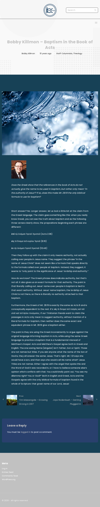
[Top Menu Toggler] (96, 23)
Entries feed (7, 472)
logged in (25, 432)
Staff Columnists (64, 53)
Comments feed (10, 476)
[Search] (95, 10)
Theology (77, 53)
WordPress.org (8, 479)
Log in (4, 468)
